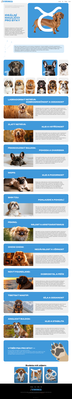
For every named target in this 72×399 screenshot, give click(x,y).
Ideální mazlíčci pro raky (50, 379)
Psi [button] (62, 1)
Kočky (38, 386)
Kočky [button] (59, 1)
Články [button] (66, 1)
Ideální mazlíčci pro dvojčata (35, 379)
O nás (69, 1)
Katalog (31, 386)
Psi (41, 386)
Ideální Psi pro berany (19, 378)
